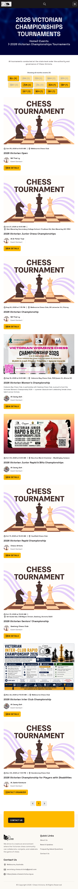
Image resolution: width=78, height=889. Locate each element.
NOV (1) (39, 91)
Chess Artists (17, 546)
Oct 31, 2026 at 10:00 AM (17, 614)
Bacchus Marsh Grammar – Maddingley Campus (50, 458)
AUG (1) (52, 85)
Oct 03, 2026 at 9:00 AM (17, 458)
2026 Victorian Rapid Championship (25, 540)
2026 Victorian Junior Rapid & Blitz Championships (33, 462)
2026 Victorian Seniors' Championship (26, 621)
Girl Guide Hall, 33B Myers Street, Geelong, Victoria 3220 (29, 617)
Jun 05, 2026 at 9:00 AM (16, 149)
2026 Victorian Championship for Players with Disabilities (38, 777)
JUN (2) (27, 85)
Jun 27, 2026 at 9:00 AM (16, 227)
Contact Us (16, 820)
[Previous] (32, 803)
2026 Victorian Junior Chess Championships (30, 234)
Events (44, 41)
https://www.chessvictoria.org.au (20, 874)
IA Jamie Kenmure (18, 783)
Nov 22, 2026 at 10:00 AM (17, 695)
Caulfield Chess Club (39, 536)
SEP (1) (64, 85)
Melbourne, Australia (15, 864)
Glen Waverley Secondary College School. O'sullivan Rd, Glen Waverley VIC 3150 (38, 229)
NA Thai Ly (15, 158)
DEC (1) (51, 91)
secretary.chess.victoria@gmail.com (21, 869)
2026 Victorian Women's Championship (27, 383)
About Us (43, 840)
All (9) (13, 78)
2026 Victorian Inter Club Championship (27, 699)
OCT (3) (26, 91)
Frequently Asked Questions (51, 849)
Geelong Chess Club (19, 626)
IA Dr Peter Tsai (17, 239)
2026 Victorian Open (16, 153)
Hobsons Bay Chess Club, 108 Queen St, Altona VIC (51, 378)
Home (33, 41)
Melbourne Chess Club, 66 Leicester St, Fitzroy (49, 307)
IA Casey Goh (16, 397)
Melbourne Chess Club (40, 148)
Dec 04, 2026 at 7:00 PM (17, 773)
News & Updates (46, 844)
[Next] (44, 803)
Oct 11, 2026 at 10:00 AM (17, 536)
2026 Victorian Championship (21, 312)
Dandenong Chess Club (40, 773)
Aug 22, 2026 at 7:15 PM (16, 307)
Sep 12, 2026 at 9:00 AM (16, 378)
